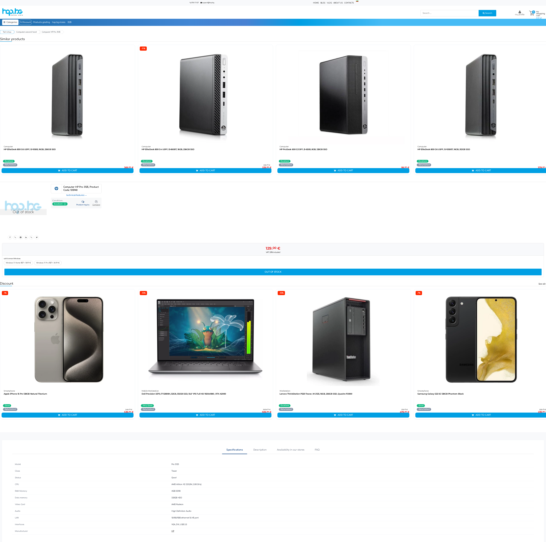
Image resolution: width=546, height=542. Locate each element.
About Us (338, 3)
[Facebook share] (10, 237)
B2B (70, 22)
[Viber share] (15, 237)
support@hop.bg (208, 2)
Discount (26, 22)
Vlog (329, 3)
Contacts (349, 3)
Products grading (41, 22)
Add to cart (69, 170)
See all (541, 284)
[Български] (357, 1)
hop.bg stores (58, 22)
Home (316, 3)
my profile (520, 15)
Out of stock (273, 272)
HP (172, 531)
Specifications (234, 450)
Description (260, 450)
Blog (322, 3)
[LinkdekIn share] (26, 237)
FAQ (317, 450)
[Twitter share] (37, 237)
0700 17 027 (195, 2)
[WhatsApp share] (31, 237)
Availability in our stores (290, 450)
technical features (75, 195)
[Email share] (20, 237)
